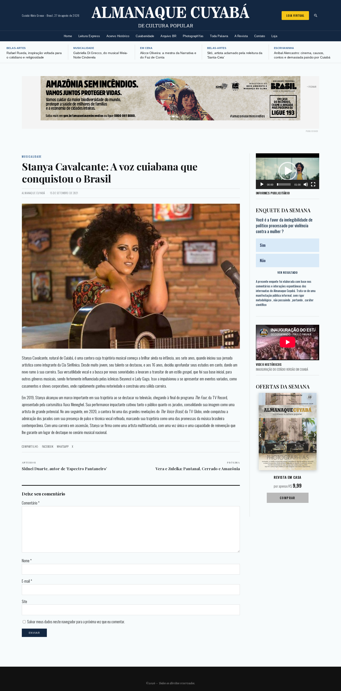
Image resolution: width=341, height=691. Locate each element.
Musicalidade (83, 48)
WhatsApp (63, 446)
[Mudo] (305, 184)
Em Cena (146, 48)
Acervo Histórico (117, 36)
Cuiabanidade (145, 36)
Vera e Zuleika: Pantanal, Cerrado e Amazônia (198, 466)
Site (24, 601)
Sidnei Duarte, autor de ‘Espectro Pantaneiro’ (64, 466)
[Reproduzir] (262, 184)
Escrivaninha (284, 48)
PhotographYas (193, 36)
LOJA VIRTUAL (295, 15)
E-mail (27, 581)
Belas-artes (16, 48)
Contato (259, 36)
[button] (287, 171)
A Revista (241, 36)
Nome (27, 560)
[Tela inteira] (313, 184)
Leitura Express (89, 36)
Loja (274, 36)
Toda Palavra (219, 36)
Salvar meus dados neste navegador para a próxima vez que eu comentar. (76, 621)
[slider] (284, 184)
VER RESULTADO (287, 272)
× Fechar (311, 86)
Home (68, 36)
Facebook (48, 446)
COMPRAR (287, 497)
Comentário (30, 503)
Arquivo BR (168, 36)
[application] (287, 171)
